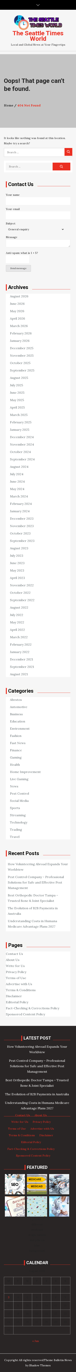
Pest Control (19, 793)
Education (17, 721)
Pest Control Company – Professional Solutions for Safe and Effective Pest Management (36, 882)
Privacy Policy (16, 972)
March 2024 (19, 496)
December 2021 (21, 659)
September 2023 (22, 541)
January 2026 (19, 341)
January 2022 (19, 652)
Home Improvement (25, 772)
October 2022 (20, 593)
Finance (16, 750)
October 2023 (20, 533)
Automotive (18, 707)
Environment (20, 728)
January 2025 (19, 430)
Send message (18, 268)
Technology (18, 822)
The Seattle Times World (38, 35)
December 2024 (22, 437)
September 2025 (22, 370)
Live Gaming (19, 779)
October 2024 (20, 452)
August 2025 (19, 378)
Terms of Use (16, 978)
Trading (16, 829)
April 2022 (17, 630)
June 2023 (17, 563)
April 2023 (17, 578)
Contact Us (14, 954)
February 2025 (20, 422)
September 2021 (22, 667)
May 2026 (17, 311)
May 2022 (17, 622)
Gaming (16, 757)
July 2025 (16, 385)
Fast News (18, 743)
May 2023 (17, 570)
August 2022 (19, 607)
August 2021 (19, 674)
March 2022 (19, 637)
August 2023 (19, 548)
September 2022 (22, 600)
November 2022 (22, 585)
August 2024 (19, 467)
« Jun (35, 1341)
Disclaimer (14, 996)
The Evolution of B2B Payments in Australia (37, 1094)
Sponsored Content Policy (25, 1014)
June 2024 (17, 481)
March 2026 (19, 326)
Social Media (19, 801)
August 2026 (19, 296)
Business (16, 714)
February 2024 (21, 504)
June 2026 (17, 304)
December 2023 (22, 518)
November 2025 (22, 355)
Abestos (16, 700)
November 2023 (22, 526)
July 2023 (16, 555)
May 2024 (17, 489)
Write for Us (15, 966)
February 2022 (21, 644)
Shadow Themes (40, 1365)
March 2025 (18, 415)
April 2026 (17, 318)
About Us (12, 960)
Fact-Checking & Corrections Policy (32, 1008)
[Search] (68, 152)
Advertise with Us (19, 984)
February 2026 (21, 333)
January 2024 (20, 511)
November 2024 (22, 444)
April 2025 (17, 407)
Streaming (18, 815)
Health (15, 765)
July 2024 (16, 474)
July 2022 (16, 615)
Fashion (15, 736)
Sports (15, 808)
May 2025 (17, 400)
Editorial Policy (17, 1002)
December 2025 (21, 348)
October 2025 (20, 363)
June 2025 (17, 392)
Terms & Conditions (21, 990)
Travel (14, 837)
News (14, 786)
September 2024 (22, 459)
